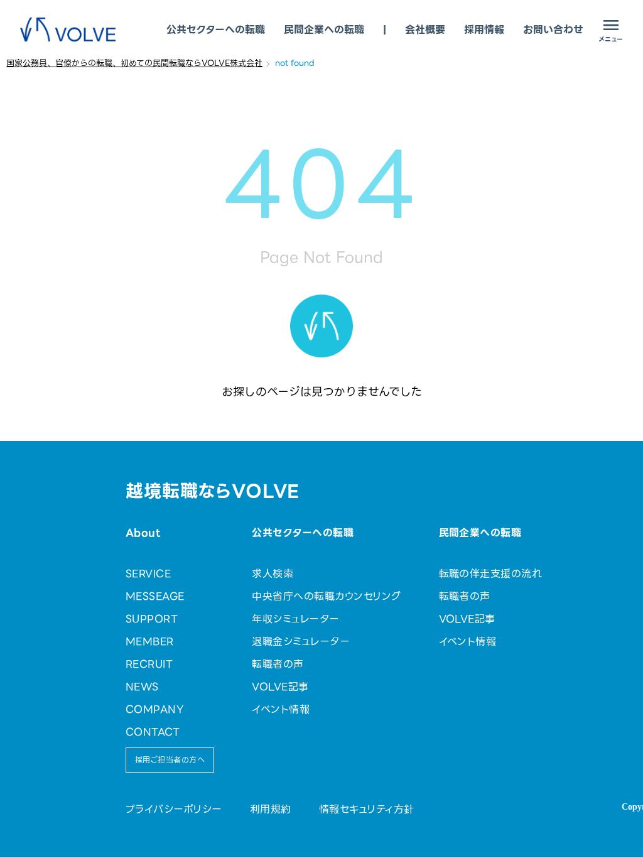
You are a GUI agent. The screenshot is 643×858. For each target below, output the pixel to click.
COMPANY (154, 709)
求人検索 (272, 574)
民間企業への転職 (324, 30)
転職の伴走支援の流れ (491, 574)
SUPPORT (152, 619)
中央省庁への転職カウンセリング (326, 596)
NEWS (142, 687)
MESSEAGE (155, 596)
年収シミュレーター (295, 619)
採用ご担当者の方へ (170, 760)
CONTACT (153, 732)
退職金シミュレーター (301, 641)
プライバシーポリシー (174, 809)
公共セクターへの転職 (215, 30)
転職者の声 (277, 664)
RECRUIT (149, 664)
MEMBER (150, 641)
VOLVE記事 (280, 687)
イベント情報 (281, 709)
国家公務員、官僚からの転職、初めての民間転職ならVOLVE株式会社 (134, 63)
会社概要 (425, 30)
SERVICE (148, 574)
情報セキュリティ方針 (366, 809)
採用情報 (484, 30)
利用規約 (270, 809)
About (143, 533)
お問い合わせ (553, 30)
